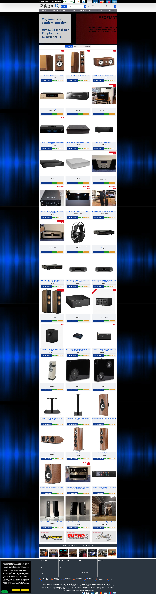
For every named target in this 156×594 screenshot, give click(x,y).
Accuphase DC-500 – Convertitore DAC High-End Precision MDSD (52, 109)
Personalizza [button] (16, 589)
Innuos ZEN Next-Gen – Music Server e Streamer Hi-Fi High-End (78, 142)
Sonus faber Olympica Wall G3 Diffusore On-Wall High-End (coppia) (104, 418)
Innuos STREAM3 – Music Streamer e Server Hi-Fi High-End (52, 177)
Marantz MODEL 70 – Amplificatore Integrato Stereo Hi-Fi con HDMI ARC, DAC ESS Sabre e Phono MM (104, 281)
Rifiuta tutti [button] (7, 589)
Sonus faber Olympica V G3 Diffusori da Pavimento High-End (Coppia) (78, 453)
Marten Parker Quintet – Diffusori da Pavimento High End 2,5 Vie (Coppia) (78, 522)
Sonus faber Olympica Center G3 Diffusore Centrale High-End (52, 452)
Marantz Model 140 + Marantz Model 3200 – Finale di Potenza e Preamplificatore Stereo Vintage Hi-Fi (78, 488)
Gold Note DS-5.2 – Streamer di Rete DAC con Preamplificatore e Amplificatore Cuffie (104, 350)
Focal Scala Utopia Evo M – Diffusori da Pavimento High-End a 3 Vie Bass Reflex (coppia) (52, 384)
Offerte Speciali (86, 46)
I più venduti (77, 46)
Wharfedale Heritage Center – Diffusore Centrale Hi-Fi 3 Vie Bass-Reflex (104, 315)
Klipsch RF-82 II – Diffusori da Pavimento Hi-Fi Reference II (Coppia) (104, 211)
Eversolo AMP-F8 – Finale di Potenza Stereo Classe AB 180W (78, 109)
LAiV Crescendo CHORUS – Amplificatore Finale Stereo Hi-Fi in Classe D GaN (78, 315)
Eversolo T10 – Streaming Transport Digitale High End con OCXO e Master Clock (104, 488)
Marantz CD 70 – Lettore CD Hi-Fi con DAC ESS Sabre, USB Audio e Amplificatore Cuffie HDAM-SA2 (78, 281)
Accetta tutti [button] (25, 589)
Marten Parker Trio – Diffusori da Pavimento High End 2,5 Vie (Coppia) (52, 521)
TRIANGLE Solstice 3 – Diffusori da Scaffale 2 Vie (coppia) (52, 75)
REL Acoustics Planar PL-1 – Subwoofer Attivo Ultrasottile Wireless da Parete (104, 384)
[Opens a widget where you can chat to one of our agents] (4, 591)
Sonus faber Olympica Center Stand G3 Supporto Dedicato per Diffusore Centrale (52, 419)
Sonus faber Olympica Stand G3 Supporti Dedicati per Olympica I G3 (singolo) (78, 419)
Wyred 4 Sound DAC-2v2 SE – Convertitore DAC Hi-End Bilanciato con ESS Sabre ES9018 (104, 178)
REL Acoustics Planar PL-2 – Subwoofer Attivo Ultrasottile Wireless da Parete (78, 384)
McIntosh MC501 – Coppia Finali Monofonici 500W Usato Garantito (104, 109)
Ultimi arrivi (69, 46)
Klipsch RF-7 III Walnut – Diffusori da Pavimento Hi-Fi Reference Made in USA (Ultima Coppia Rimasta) (52, 315)
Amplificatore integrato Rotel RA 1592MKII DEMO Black (78, 211)
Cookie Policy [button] (12, 586)
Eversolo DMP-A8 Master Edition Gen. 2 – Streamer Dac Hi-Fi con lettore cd (52, 143)
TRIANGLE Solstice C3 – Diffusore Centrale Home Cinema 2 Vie (104, 75)
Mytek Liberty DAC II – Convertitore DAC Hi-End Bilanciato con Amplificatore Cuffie (52, 212)
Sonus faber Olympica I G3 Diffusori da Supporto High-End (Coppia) (52, 487)
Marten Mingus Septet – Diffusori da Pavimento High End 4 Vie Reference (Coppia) (104, 522)
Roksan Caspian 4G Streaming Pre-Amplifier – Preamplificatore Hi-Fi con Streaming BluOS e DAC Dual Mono (52, 281)
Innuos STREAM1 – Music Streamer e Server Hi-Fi (104, 142)
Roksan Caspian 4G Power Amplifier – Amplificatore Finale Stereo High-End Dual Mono (104, 246)
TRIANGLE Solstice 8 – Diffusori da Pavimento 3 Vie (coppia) (78, 75)
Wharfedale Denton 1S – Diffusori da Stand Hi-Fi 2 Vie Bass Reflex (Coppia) (52, 350)
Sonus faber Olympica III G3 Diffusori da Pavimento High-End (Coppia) (104, 453)
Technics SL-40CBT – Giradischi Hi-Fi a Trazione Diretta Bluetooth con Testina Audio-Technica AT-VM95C (78, 350)
